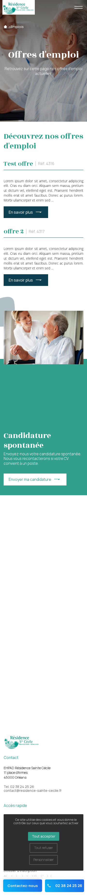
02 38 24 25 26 (68, 885)
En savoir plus (21, 212)
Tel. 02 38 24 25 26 (19, 787)
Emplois (17, 26)
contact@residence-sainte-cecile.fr (33, 791)
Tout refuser (43, 847)
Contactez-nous (22, 885)
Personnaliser (43, 859)
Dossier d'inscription (20, 870)
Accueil (5, 26)
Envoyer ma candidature (30, 479)
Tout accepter (43, 836)
